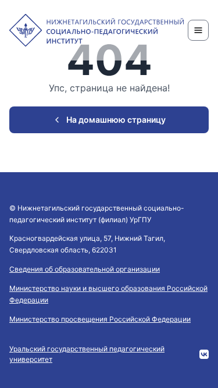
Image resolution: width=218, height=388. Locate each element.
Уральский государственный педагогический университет (87, 354)
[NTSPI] (96, 30)
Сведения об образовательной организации (84, 269)
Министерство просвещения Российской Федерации (100, 319)
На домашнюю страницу (116, 119)
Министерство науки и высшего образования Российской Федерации (108, 294)
